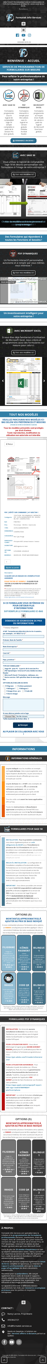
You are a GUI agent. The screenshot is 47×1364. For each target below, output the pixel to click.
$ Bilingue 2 (23, 689)
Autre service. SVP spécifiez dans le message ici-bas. (23, 678)
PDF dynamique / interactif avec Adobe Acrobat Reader (22, 672)
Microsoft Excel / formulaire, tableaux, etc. (21, 675)
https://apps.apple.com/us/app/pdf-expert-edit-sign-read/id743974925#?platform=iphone (24, 1087)
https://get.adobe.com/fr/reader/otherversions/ (19, 597)
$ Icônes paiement (25, 686)
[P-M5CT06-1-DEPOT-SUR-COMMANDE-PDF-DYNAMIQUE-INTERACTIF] (23, 479)
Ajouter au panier (12, 567)
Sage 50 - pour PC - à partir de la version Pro (21, 669)
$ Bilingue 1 (11, 689)
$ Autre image (12, 694)
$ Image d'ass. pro (13, 691)
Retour (10, 444)
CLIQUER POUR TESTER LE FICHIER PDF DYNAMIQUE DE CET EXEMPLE (21, 583)
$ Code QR (28, 691)
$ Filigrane (9, 686)
